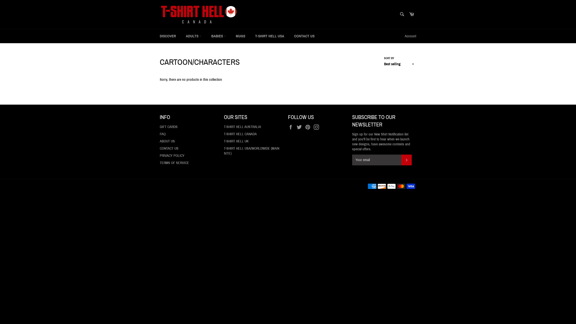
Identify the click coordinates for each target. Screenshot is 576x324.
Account (410, 36)
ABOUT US (167, 141)
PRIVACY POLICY (172, 156)
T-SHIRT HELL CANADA (240, 134)
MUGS (240, 36)
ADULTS (192, 36)
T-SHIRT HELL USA (269, 36)
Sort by (389, 58)
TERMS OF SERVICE (174, 163)
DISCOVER (168, 36)
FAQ (163, 134)
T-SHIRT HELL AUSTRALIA (242, 127)
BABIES (217, 36)
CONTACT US (304, 36)
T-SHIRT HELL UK (236, 141)
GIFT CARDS (169, 127)
